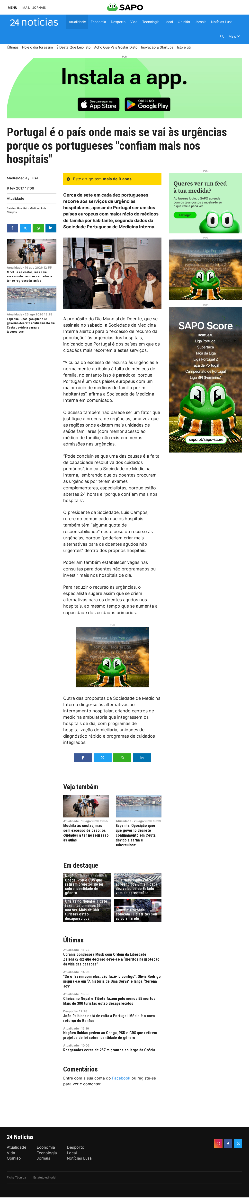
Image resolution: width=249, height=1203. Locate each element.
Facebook (121, 1078)
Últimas (73, 940)
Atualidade (15, 198)
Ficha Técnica (16, 1177)
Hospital (22, 208)
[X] (238, 1143)
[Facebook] (228, 1143)
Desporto (70, 1011)
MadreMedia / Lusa (22, 178)
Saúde (11, 208)
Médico (34, 208)
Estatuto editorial (44, 1177)
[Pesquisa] (222, 36)
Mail (26, 7)
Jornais (39, 7)
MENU (12, 7)
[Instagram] (218, 1143)
